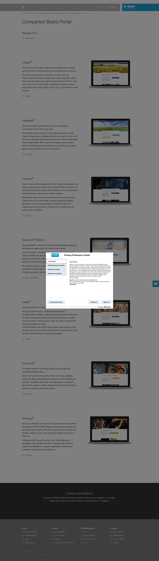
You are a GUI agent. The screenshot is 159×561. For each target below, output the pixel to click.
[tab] (56, 261)
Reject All (94, 302)
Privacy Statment (74, 277)
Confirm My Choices (56, 302)
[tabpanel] (90, 274)
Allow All (106, 302)
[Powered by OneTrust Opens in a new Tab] (105, 307)
